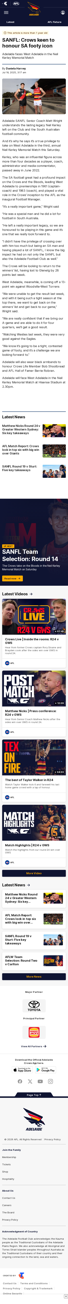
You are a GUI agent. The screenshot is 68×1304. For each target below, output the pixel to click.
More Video (34, 873)
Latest (10, 21)
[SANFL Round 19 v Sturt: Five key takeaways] (34, 471)
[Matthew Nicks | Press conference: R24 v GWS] (34, 704)
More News (33, 976)
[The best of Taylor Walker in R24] (34, 770)
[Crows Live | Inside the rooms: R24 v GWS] (34, 633)
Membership (9, 1157)
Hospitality (8, 1178)
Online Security (12, 1293)
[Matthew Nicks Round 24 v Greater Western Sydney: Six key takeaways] (34, 431)
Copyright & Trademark (38, 1288)
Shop (5, 1171)
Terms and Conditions (34, 1283)
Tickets (6, 1164)
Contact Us (8, 1197)
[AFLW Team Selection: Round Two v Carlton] (34, 961)
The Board (8, 1212)
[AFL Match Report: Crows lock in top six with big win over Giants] (34, 451)
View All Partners (31, 1046)
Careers (6, 1205)
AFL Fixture (54, 21)
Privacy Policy (52, 1139)
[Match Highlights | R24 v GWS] (34, 836)
